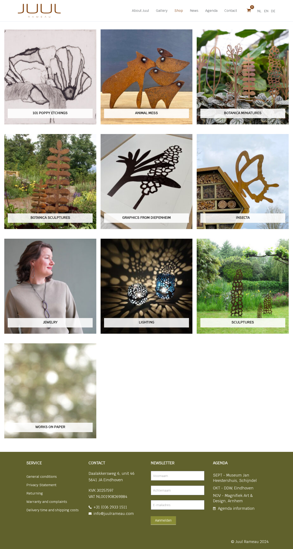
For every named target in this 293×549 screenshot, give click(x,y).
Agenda (211, 10)
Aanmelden (163, 520)
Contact (230, 10)
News (194, 10)
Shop (178, 10)
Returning (34, 493)
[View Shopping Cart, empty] (249, 11)
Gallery (162, 10)
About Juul (140, 10)
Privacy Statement (41, 485)
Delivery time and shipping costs (52, 510)
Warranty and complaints (46, 501)
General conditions (41, 476)
